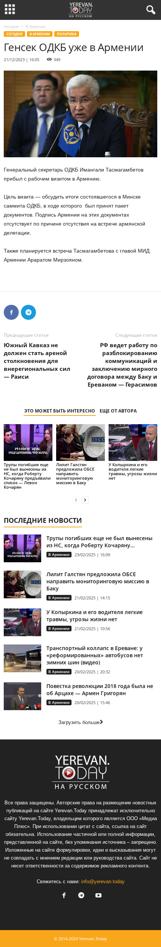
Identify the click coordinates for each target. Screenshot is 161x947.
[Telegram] (28, 312)
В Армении (40, 34)
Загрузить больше (79, 722)
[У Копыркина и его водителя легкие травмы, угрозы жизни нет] (133, 442)
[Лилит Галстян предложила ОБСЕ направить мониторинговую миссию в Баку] (80, 442)
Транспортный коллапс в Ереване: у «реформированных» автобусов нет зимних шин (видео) (94, 655)
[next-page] (85, 500)
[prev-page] (76, 500)
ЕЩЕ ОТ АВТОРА (118, 411)
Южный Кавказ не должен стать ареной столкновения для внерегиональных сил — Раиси (37, 360)
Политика (66, 34)
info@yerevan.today (103, 881)
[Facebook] (11, 312)
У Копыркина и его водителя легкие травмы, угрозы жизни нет (133, 471)
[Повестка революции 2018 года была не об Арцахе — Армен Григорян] (22, 696)
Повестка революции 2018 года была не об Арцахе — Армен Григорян (99, 689)
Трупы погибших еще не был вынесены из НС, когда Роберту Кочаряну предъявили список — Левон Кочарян (27, 476)
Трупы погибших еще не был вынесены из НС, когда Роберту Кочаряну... (99, 541)
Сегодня (11, 26)
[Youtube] (98, 896)
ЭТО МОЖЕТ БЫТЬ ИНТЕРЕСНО (59, 411)
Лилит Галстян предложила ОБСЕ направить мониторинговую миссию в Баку (75, 473)
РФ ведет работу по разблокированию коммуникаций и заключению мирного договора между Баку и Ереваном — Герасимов (122, 364)
